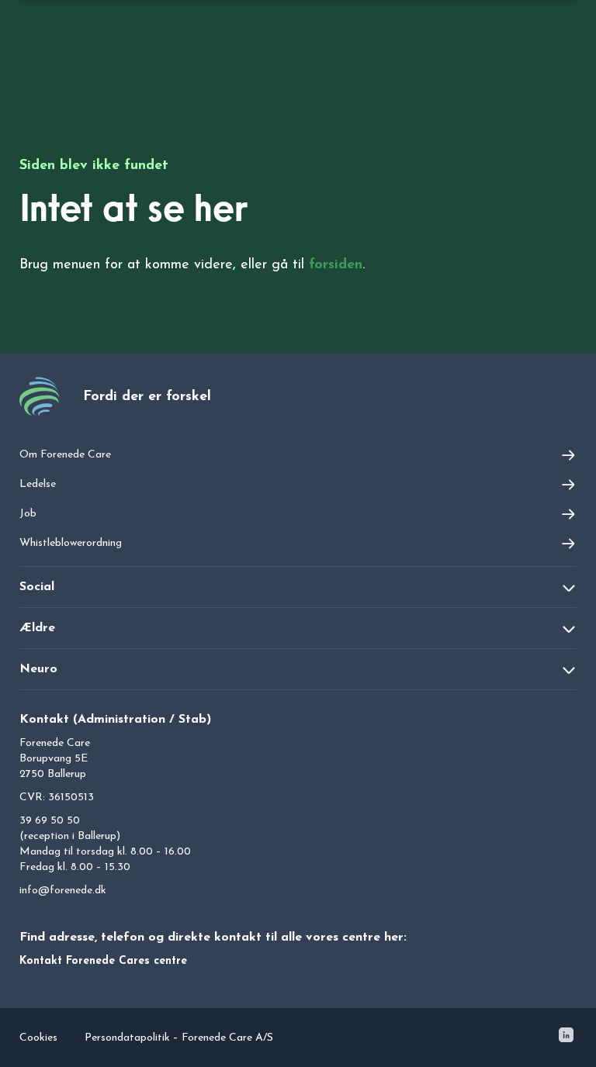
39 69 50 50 (49, 821)
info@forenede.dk (62, 890)
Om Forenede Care (65, 455)
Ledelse (37, 484)
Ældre (37, 628)
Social (36, 587)
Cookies (38, 1038)
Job (27, 514)
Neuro (38, 669)
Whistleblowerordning (70, 543)
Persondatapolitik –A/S (179, 1038)
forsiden (335, 265)
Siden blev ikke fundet (93, 166)
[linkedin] (566, 1038)
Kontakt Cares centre (103, 961)
